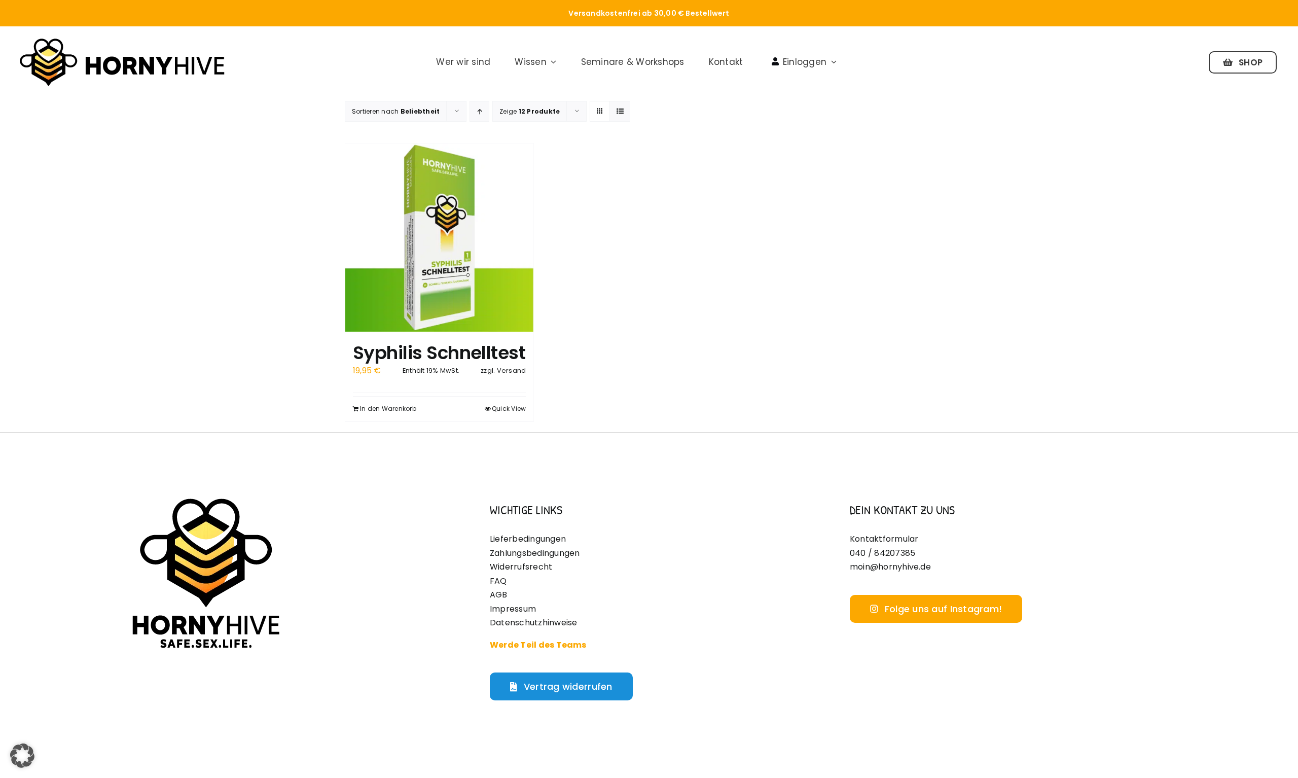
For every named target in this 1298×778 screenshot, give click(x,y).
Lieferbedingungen (528, 539)
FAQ (498, 581)
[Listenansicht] (620, 111)
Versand (511, 370)
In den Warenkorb (388, 408)
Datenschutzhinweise (534, 622)
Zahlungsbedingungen (535, 553)
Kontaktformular (884, 539)
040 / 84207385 (882, 553)
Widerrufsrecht (521, 567)
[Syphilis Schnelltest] (439, 238)
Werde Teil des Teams (538, 645)
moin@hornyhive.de (890, 567)
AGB (499, 594)
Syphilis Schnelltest (439, 353)
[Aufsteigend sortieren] (479, 111)
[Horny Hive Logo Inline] (121, 40)
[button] (22, 755)
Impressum (513, 609)
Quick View (509, 408)
